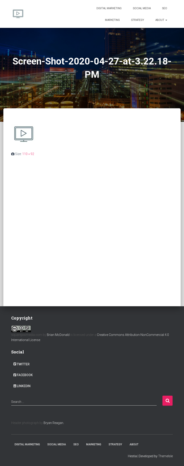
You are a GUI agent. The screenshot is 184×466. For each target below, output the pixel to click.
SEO (164, 8)
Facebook (25, 375)
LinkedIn (24, 386)
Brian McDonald (58, 335)
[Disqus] (92, 219)
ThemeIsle (165, 456)
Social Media (142, 8)
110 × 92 (28, 154)
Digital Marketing (109, 8)
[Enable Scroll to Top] (175, 457)
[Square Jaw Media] (18, 14)
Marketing (112, 20)
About (160, 20)
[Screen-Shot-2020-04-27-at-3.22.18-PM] (23, 134)
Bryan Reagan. (54, 423)
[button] (166, 20)
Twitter (23, 364)
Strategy (137, 20)
